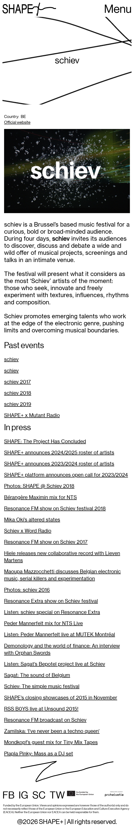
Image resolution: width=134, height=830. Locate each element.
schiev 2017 (17, 382)
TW (57, 795)
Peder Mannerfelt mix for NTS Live (43, 623)
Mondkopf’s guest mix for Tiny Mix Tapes (51, 742)
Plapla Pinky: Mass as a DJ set (38, 754)
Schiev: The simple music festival (41, 686)
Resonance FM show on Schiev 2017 (46, 542)
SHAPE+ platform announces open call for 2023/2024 (66, 475)
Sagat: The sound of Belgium (37, 675)
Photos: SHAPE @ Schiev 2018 (39, 486)
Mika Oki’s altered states (32, 520)
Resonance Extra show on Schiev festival (51, 601)
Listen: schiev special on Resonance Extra (52, 612)
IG (23, 795)
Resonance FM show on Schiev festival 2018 (55, 508)
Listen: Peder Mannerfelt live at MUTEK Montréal (59, 634)
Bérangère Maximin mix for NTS (40, 497)
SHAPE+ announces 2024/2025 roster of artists (59, 453)
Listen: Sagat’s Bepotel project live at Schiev (54, 664)
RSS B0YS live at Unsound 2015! (41, 709)
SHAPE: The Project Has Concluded (45, 441)
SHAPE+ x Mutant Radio (32, 415)
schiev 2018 (17, 393)
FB (8, 795)
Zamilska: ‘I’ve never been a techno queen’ (52, 731)
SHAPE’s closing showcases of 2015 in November (60, 698)
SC (39, 795)
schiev (11, 359)
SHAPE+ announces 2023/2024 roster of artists (59, 464)
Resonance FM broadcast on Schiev (45, 720)
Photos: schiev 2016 (27, 590)
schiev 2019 (17, 404)
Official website (17, 122)
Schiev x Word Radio (27, 531)
